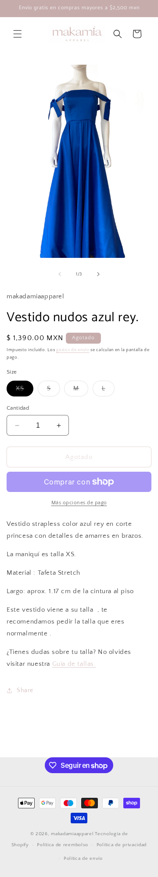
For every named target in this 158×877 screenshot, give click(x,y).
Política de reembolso (62, 845)
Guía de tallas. (74, 664)
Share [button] (25, 690)
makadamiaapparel (72, 834)
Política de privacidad (122, 845)
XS (24, 390)
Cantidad (18, 408)
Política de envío (83, 858)
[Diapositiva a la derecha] (98, 274)
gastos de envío (73, 350)
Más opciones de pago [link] (79, 503)
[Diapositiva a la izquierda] (59, 274)
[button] (17, 34)
